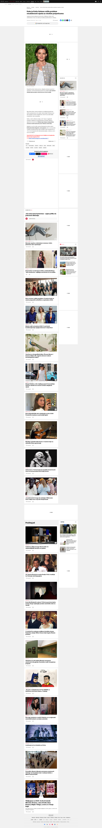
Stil (26, 145)
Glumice (44, 147)
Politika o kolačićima (56, 821)
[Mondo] (36, 819)
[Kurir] (32, 819)
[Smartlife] (55, 819)
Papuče (31, 147)
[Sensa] (59, 819)
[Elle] (2, 1)
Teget (53, 145)
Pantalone (49, 145)
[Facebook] (45, 824)
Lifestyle (32, 7)
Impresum (38, 821)
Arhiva (68, 821)
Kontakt (51, 821)
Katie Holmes (31, 145)
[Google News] (55, 824)
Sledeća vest (51, 141)
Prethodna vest (32, 141)
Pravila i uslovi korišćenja (45, 821)
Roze (45, 145)
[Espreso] (40, 819)
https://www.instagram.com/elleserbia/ (38, 138)
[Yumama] (64, 819)
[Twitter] (47, 824)
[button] (55, 20)
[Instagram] (50, 824)
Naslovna (28, 7)
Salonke (27, 147)
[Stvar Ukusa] (69, 819)
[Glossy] (47, 819)
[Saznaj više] (75, 244)
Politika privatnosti (63, 821)
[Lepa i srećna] (51, 819)
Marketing (34, 821)
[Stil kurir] (43, 819)
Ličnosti (36, 145)
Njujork (36, 147)
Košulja (41, 145)
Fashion (40, 147)
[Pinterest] (52, 824)
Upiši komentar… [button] (32, 218)
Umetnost (37, 7)
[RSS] (57, 824)
